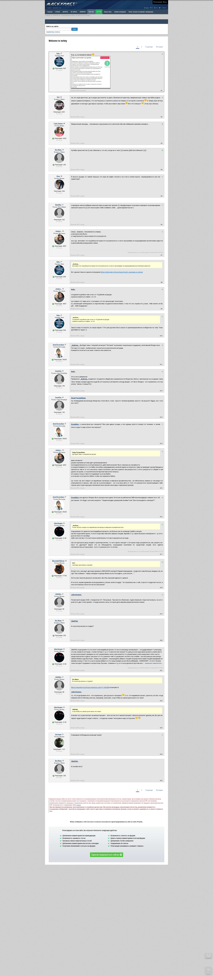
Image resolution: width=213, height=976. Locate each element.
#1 (161, 90)
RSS (165, 8)
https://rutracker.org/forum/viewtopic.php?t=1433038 (90, 687)
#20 (161, 640)
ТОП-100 (91, 12)
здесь (78, 805)
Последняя (159, 47)
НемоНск (58, 205)
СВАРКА (58, 594)
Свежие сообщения (120, 12)
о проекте (49, 8)
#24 (161, 754)
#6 (161, 224)
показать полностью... (154, 663)
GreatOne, (75, 424)
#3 (161, 143)
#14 (161, 443)
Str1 (58, 97)
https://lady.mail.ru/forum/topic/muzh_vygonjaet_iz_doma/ (122, 272)
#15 (161, 488)
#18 (161, 587)
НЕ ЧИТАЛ (74, 12)
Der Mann (58, 150)
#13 (161, 417)
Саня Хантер (58, 123)
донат (147, 8)
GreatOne (58, 371)
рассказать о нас (57, 8)
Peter (58, 176)
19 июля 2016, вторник (78, 90)
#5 (161, 196)
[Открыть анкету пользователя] (59, 66)
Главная (48, 15)
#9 (161, 309)
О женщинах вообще (68, 15)
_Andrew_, (75, 345)
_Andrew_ (58, 231)
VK (156, 8)
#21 (161, 670)
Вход (165, 2)
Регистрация (157, 2)
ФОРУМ (99, 12)
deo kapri (58, 734)
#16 (161, 517)
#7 (161, 255)
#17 (161, 554)
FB (152, 8)
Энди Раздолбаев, (78, 398)
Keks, (73, 289)
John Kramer (58, 523)
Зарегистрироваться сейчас (105, 854)
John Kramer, (76, 595)
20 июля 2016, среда (77, 117)
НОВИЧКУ (83, 12)
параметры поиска (53, 32)
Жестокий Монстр (58, 561)
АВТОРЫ (65, 12)
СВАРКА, (74, 621)
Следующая (149, 47)
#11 (161, 364)
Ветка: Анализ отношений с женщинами (141, 12)
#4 (161, 169)
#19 (161, 614)
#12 (161, 391)
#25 (161, 780)
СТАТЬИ (57, 12)
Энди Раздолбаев (58, 345)
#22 (161, 701)
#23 (161, 728)
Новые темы (107, 12)
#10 (161, 336)
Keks (58, 53)
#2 (161, 117)
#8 (161, 282)
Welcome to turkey (84, 15)
